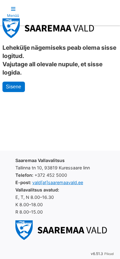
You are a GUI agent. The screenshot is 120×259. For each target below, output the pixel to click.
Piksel (109, 254)
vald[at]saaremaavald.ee (57, 182)
